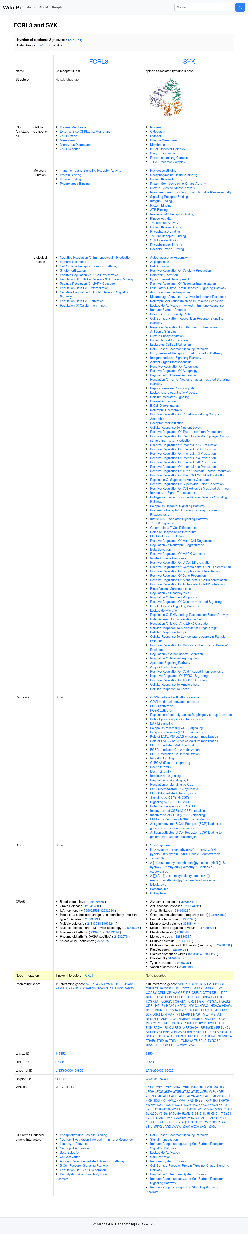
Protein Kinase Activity (166, 179)
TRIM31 (174, 1040)
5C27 (218, 1109)
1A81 (149, 1087)
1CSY (158, 1087)
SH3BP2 (189, 1031)
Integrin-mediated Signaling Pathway (175, 357)
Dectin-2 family (160, 767)
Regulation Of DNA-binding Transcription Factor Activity (189, 614)
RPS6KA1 (193, 1027)
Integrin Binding (161, 201)
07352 (59, 1061)
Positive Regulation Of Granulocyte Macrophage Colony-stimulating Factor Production (189, 438)
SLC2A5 (85, 988)
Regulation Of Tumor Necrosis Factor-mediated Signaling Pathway (190, 381)
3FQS (159, 1091)
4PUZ (172, 1100)
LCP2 (156, 1014)
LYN (164, 1014)
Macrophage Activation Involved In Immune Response (188, 296)
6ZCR (222, 1117)
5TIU (202, 1113)
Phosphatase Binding (75, 183)
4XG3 (169, 1104)
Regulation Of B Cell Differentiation (84, 287)
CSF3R (197, 992)
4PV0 (181, 1100)
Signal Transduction (164, 1139)
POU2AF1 (164, 1023)
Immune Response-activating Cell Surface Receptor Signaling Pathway (186, 1180)
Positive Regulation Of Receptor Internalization (183, 283)
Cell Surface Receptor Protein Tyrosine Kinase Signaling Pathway (189, 1167)
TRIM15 (162, 1040)
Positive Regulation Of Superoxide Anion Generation (187, 484)
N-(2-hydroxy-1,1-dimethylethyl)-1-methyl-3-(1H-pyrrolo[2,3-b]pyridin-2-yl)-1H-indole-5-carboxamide (185, 851)
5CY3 (159, 1113)
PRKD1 (189, 1023)
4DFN (150, 1096)
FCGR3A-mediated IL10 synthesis (174, 788)
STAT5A (189, 1036)
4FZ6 (208, 1096)
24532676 (121, 936)
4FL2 (174, 1096)
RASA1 (158, 1027)
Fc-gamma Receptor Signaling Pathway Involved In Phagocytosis (186, 512)
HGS (149, 1010)
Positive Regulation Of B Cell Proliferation (89, 274)
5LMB (186, 1113)
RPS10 (180, 1027)
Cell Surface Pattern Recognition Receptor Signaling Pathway (186, 320)
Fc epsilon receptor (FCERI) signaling (176, 727)
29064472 (192, 906)
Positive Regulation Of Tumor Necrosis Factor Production (190, 470)
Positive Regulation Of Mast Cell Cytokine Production (187, 475)
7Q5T (185, 1122)
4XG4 (178, 1104)
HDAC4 (205, 1005)
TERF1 (201, 1036)
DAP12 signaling (161, 723)
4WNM (150, 1104)
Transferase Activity (164, 222)
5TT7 (219, 1113)
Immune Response (73, 261)
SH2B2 (164, 1031)
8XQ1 (204, 1126)
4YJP (150, 1109)
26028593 (92, 910)
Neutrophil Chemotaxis (166, 409)
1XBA (176, 1087)
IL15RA (173, 1010)
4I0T (164, 1100)
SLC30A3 (98, 988)
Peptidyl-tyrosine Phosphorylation (173, 388)
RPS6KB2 (223, 1027)
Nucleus (156, 127)
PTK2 (199, 1023)
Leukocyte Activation (74, 1143)
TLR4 (211, 1036)
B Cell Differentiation (164, 405)
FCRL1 (88, 975)
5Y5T (227, 1113)
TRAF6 (151, 1040)
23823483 (183, 932)
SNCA (150, 1036)
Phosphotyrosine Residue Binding (173, 174)
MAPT (197, 1014)
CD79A (195, 988)
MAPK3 (186, 1014)
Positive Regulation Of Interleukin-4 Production (183, 457)
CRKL (162, 992)
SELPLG (152, 1031)
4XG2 (160, 1104)
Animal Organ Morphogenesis (171, 362)
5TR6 (211, 1113)
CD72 (185, 988)
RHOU (169, 1027)
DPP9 (225, 992)
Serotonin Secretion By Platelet (172, 314)
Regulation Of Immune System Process (178, 1174)
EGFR (161, 997)
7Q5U (194, 1122)
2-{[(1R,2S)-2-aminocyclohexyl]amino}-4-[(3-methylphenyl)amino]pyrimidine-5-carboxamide (182, 877)
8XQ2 (212, 1126)
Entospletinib (159, 893)
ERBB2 (182, 997)
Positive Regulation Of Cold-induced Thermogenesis (186, 671)
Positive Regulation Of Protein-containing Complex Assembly (185, 416)
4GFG (226, 1096)
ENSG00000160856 (69, 1070)
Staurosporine (160, 845)
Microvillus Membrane (75, 144)
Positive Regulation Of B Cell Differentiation (180, 562)
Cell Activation (160, 266)
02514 (150, 1061)
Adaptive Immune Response (170, 292)
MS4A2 (216, 1014)
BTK (203, 983)
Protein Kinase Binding (166, 227)
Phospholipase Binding (166, 244)
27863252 (209, 953)
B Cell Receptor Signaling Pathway (174, 606)
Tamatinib (157, 858)
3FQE (223, 1087)
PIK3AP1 (184, 1018)
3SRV (168, 1091)
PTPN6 (73, 988)
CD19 (159, 988)
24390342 (97, 932)
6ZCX (168, 1122)
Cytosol (155, 135)
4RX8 (216, 1100)
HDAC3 (193, 1005)
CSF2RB (184, 992)
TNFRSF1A (224, 1036)
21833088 (94, 923)
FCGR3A (179, 1001)
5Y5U (150, 1117)
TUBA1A (187, 1040)
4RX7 (207, 1100)
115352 (60, 1053)
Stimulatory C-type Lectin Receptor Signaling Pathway (188, 287)
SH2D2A (176, 1031)
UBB (165, 1044)
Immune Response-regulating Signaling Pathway (184, 1187)
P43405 (164, 1078)
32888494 (190, 923)
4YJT (184, 1109)
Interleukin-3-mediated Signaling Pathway (179, 518)
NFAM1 (162, 1018)
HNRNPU (160, 1010)
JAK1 (202, 1010)
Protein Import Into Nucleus (169, 340)
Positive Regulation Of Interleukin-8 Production (183, 466)
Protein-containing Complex (169, 157)
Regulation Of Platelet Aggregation (174, 658)
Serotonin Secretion (164, 274)
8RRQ (157, 1126)
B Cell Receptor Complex (168, 148)
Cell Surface (68, 135)
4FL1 (166, 1096)
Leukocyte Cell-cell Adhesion (170, 344)
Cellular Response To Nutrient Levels (176, 427)
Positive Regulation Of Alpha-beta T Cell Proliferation (187, 584)
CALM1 (212, 983)
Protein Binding (70, 174)
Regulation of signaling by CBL (171, 780)
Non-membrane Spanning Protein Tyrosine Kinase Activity (191, 192)
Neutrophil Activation (74, 1148)
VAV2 (192, 1044)
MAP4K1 (174, 1014)
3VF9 (212, 1091)
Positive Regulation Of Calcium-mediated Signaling (186, 601)
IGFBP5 (116, 983)
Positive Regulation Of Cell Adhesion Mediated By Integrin (191, 488)
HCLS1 (160, 1005)
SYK (189, 61)
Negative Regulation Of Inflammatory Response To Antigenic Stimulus (185, 329)
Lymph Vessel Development (169, 279)
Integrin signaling (162, 758)
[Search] (240, 7)
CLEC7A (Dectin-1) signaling (170, 762)
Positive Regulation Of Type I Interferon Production (186, 431)
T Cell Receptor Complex (167, 162)
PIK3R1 (197, 1018)
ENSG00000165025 (159, 1070)
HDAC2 (182, 1005)
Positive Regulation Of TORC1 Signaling (178, 680)
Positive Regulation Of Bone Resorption (178, 575)
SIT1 (208, 1031)
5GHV (167, 1113)
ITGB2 (193, 1010)
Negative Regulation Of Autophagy (174, 366)
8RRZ (167, 1126)
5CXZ (150, 1113)
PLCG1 (220, 1018)
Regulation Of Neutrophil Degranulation (177, 545)
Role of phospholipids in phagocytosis (176, 719)
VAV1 (184, 1044)
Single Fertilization (73, 270)
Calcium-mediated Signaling (169, 396)
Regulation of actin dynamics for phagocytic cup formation (191, 714)
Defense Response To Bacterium (173, 531)
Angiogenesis (159, 261)
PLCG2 (151, 1023)
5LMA (177, 1113)
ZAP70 (129, 988)
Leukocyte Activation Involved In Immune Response (187, 305)
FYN (208, 1001)
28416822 (181, 910)
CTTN (207, 992)
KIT (209, 1010)
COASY (151, 992)
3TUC (186, 1091)
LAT (216, 1010)
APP (181, 983)
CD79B (206, 988)
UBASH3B (153, 1044)
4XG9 (214, 1104)
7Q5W (203, 1122)
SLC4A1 (225, 1031)
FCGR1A (152, 1001)
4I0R (149, 1100)
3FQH (150, 1091)
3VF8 (204, 1091)
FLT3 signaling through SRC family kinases (180, 819)
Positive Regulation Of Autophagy (174, 370)
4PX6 (190, 1100)
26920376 (132, 927)
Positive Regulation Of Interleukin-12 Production (183, 449)
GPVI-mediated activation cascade (174, 697)
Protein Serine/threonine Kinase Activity (178, 183)
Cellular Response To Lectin (169, 688)
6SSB (177, 1117)
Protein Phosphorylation (167, 335)
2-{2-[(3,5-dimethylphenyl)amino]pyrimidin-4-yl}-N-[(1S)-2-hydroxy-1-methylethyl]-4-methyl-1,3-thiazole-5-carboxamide (189, 867)
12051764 (74, 40)
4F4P (158, 1096)
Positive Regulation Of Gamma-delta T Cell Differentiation (190, 566)
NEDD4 (151, 1018)
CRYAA (172, 992)
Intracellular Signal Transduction (172, 492)
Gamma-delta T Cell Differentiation (174, 527)
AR (187, 983)
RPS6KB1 (208, 1027)
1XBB (185, 1087)
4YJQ (159, 1109)
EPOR (171, 997)
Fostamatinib (159, 888)
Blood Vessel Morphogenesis (170, 588)
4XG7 (196, 1104)
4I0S (156, 1100)
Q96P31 (61, 1078)
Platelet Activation (163, 401)
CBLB (150, 988)
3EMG (213, 1087)
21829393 (91, 919)
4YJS (176, 1109)
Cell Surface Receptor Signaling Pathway (88, 266)
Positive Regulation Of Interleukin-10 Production (183, 444)
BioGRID (43, 45)
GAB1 (216, 1001)
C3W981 (152, 1078)
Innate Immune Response (168, 558)
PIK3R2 (209, 1018)
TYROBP (214, 1040)
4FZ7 (217, 1096)
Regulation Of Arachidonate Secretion (176, 653)
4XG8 (205, 1104)
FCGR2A (165, 1001)
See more (62, 1178)
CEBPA (217, 988)
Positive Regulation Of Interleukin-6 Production (183, 462)
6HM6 (159, 1117)
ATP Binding (159, 209)
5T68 (194, 1113)
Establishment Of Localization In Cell (176, 619)
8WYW (176, 1126)
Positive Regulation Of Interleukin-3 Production (183, 453)
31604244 (108, 923)
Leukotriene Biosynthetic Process (173, 392)
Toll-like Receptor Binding (168, 235)
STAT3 (178, 1036)
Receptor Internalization (166, 423)
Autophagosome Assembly (169, 257)
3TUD (195, 1091)
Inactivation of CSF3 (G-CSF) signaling (177, 810)
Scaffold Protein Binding (167, 248)
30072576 (97, 901)
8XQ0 (195, 1126)
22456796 (182, 962)
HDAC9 (227, 1005)
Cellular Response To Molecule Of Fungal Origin (183, 627)
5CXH (227, 1109)
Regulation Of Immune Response (173, 597)
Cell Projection (70, 148)
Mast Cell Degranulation (167, 536)
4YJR (167, 1109)
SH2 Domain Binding (164, 240)
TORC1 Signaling (162, 523)
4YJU (193, 1109)
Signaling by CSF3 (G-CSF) (169, 797)
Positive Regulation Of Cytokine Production (180, 270)
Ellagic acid (158, 884)
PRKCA (177, 1023)
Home (31, 7)
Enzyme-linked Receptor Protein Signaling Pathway (186, 353)
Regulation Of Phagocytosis (169, 592)
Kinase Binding (70, 179)
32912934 (107, 910)
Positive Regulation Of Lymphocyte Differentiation (185, 571)
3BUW (204, 1087)
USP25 (174, 1044)
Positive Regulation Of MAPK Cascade (87, 283)
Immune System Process (168, 309)
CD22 (167, 988)
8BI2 (149, 1126)
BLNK (195, 983)
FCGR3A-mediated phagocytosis (173, 793)
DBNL (216, 992)
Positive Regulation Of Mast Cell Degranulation (183, 540)
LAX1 (224, 1010)
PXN (149, 1027)
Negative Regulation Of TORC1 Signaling (179, 675)
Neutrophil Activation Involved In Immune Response (186, 301)
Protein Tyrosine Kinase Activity (172, 187)
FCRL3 (98, 61)
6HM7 (168, 1117)
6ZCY (177, 1122)
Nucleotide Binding (163, 170)
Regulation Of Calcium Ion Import (83, 305)
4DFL (221, 1091)
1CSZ (167, 1087)
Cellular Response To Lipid (168, 632)
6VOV (186, 1117)
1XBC (194, 1087)
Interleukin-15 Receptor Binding (172, 214)
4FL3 (182, 1096)
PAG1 (173, 1018)
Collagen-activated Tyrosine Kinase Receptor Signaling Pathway (188, 499)
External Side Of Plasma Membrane (85, 131)
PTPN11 (61, 988)
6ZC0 (195, 1117)
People (57, 7)
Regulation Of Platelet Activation (173, 375)
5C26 (210, 1109)
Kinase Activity (160, 218)
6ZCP (204, 1117)
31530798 (187, 919)
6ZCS (150, 1122)
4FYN (191, 1096)
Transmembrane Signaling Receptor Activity (90, 170)
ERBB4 (205, 997)
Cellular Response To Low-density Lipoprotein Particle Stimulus (187, 638)
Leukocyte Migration (164, 610)
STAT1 (167, 1036)
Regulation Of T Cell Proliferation (83, 1169)
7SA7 (221, 1122)
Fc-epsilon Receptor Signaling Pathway (177, 505)
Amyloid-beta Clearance (167, 667)
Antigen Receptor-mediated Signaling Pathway (92, 1161)
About (43, 7)
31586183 (218, 914)
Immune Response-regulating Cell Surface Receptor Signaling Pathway (186, 1145)
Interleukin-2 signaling (165, 775)
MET (206, 1014)
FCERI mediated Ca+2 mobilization (175, 749)
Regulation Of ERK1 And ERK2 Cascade (179, 623)
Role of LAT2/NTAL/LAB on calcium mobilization (184, 736)
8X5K (186, 1126)
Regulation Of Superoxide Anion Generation (180, 479)
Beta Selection (160, 549)
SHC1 (200, 1031)
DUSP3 (151, 997)
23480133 (186, 967)
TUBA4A (200, 1040)
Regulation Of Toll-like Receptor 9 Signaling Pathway (97, 279)
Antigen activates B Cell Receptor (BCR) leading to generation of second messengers (186, 825)
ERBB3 (193, 997)
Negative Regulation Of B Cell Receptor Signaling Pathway (94, 294)
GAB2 (225, 1001)
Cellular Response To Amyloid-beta (174, 684)
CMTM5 (104, 983)
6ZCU (159, 1122)
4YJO (223, 1104)
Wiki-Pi (12, 7)
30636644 (188, 901)
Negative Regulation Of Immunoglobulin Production (95, 257)
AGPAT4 (92, 983)
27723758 (103, 940)
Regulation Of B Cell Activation (81, 301)
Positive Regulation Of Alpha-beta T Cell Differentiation (188, 579)
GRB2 (150, 1005)
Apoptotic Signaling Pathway (170, 662)
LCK (149, 1014)
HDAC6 (216, 1005)
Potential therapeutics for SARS (172, 806)
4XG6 (187, 1104)
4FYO (200, 1096)
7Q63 (213, 1122)
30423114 (112, 932)
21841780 (92, 906)
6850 (149, 1053)
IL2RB (183, 1010)
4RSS (198, 1100)
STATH (111, 988)
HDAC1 (171, 1005)
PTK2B (209, 1023)
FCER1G (217, 997)
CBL (221, 983)
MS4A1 (128, 983)
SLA (216, 1031)
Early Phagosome (162, 153)
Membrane (67, 140)
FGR (200, 1001)
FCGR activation (161, 706)
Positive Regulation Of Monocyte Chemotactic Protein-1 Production (189, 647)
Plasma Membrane (73, 127)
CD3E (176, 988)
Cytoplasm (157, 131)
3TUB (177, 1091)
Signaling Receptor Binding (169, 196)
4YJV (202, 1109)
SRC (158, 1036)
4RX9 (225, 1100)
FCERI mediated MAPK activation (174, 745)
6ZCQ (213, 1117)
